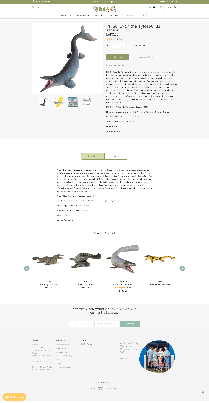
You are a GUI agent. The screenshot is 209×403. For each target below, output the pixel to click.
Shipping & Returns (63, 344)
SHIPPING (164, 1)
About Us (123, 358)
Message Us (36, 361)
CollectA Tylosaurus (123, 284)
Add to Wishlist (146, 57)
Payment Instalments (64, 352)
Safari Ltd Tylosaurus (160, 284)
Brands (65, 15)
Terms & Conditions (63, 367)
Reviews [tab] (116, 156)
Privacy (59, 360)
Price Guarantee (62, 348)
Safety (58, 363)
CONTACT (173, 1)
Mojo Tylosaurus (86, 284)
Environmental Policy (64, 356)
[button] (141, 39)
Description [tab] (92, 156)
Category (82, 15)
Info (97, 15)
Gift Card (114, 15)
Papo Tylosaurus (48, 284)
